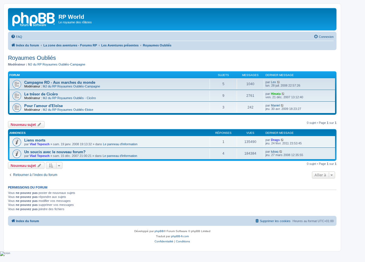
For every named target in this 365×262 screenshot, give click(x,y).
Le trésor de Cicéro (41, 94)
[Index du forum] (33, 18)
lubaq (274, 151)
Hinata (276, 93)
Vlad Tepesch (40, 144)
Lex (273, 82)
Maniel (275, 105)
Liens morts (34, 140)
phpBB (159, 231)
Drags (275, 140)
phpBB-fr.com (180, 236)
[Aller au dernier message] (282, 140)
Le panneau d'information (120, 144)
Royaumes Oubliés (32, 58)
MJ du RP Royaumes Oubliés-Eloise (68, 109)
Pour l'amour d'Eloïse (43, 106)
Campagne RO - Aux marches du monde (59, 82)
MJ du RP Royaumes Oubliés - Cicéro (69, 98)
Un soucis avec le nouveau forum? (55, 152)
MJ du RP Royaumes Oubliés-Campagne (56, 64)
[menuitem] (16, 36)
